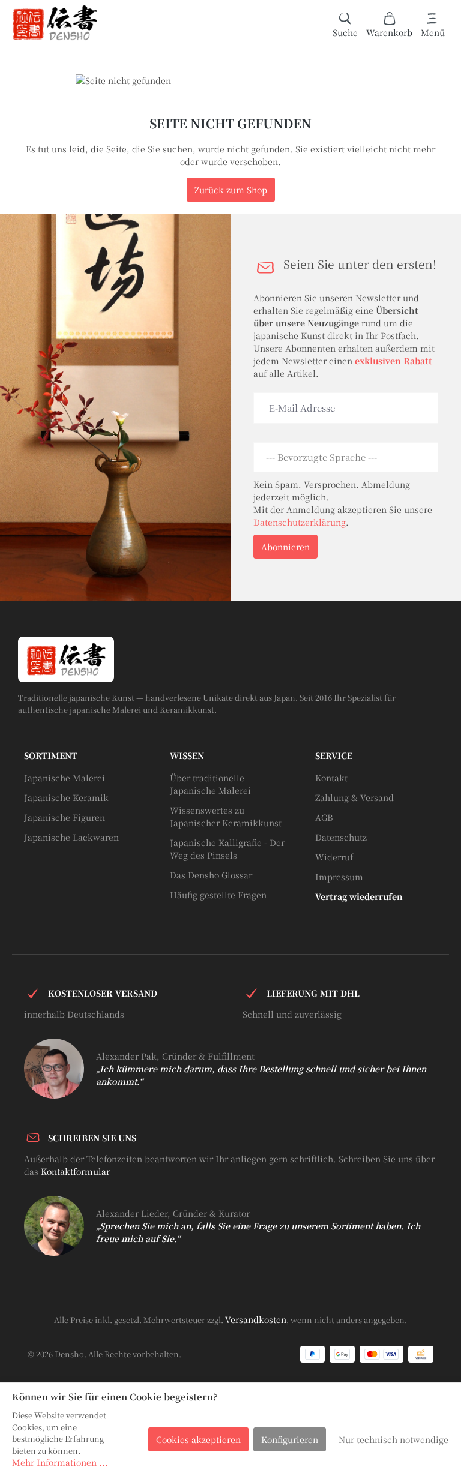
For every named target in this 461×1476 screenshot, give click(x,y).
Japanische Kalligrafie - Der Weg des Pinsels (227, 848)
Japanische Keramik (66, 797)
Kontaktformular (75, 1171)
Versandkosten (255, 1319)
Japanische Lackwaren (71, 837)
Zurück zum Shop (230, 190)
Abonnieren (285, 547)
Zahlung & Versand (354, 797)
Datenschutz (341, 837)
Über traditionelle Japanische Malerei (210, 784)
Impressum (339, 877)
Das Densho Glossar (211, 875)
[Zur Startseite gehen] (54, 23)
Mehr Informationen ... (60, 1462)
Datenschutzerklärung (299, 522)
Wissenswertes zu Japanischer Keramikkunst (226, 816)
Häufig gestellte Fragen (218, 895)
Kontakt (331, 778)
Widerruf (334, 857)
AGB (324, 817)
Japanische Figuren (64, 817)
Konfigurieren (289, 1439)
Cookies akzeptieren (198, 1439)
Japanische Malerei (64, 778)
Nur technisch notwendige (393, 1439)
